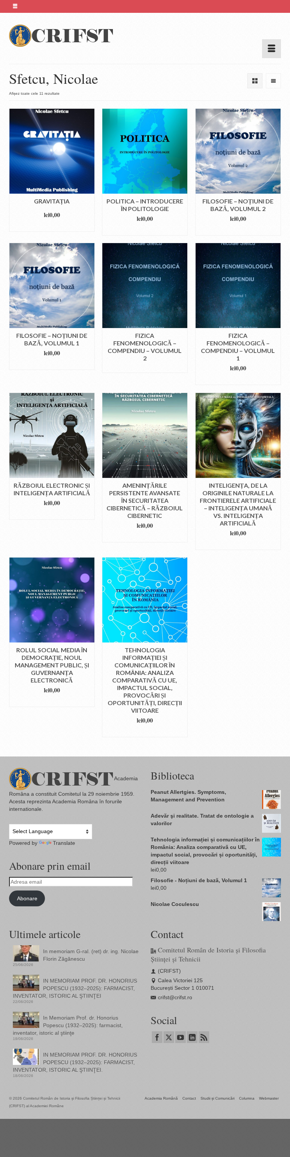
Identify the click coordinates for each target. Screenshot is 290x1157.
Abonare (27, 898)
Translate (64, 843)
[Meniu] (271, 48)
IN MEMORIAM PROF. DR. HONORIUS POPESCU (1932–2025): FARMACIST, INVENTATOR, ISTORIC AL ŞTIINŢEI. (75, 1062)
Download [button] (52, 226)
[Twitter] (169, 1037)
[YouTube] (180, 1037)
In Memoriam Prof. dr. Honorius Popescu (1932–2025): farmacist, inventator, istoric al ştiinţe (68, 1025)
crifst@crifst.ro (175, 997)
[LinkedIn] (192, 1037)
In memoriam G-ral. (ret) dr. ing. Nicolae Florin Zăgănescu (91, 955)
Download (145, 367)
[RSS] (204, 1037)
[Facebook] (157, 1037)
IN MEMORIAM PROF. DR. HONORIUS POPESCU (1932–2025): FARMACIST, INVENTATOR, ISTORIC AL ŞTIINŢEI (75, 988)
